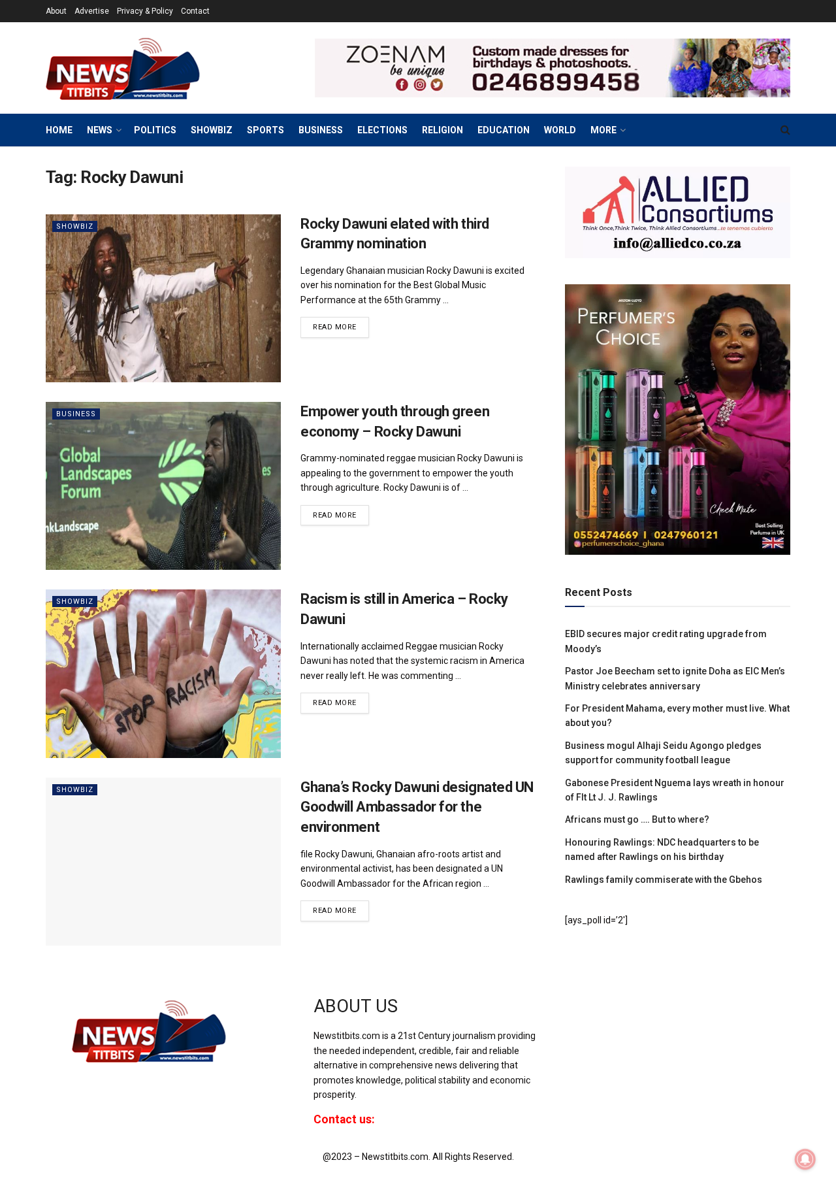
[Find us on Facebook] (565, 1018)
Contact (195, 11)
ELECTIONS (382, 130)
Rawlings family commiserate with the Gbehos (663, 879)
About (56, 11)
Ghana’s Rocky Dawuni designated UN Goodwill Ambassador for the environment (417, 807)
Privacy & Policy (145, 11)
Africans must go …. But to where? (637, 819)
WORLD (560, 130)
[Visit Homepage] (144, 68)
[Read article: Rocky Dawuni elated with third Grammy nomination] (163, 298)
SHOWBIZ (212, 130)
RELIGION (442, 130)
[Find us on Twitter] (586, 1018)
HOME (59, 130)
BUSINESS (320, 130)
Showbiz (74, 226)
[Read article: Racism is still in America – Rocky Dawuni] (163, 673)
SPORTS (265, 130)
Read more (341, 324)
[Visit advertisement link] (552, 68)
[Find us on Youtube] (609, 1018)
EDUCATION (503, 130)
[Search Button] (785, 130)
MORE (603, 130)
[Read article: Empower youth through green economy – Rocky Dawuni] (163, 486)
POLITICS (155, 130)
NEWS (99, 130)
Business (76, 414)
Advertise (91, 11)
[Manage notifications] (805, 1159)
